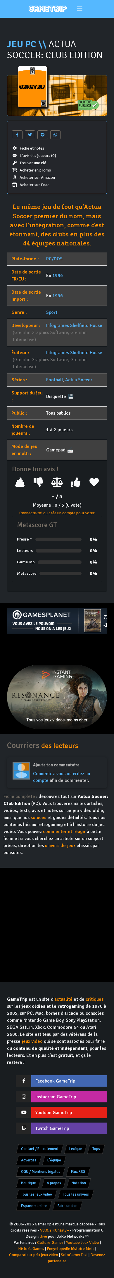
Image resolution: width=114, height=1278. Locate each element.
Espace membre (34, 1205)
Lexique (75, 1149)
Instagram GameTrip (55, 1097)
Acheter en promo (35, 170)
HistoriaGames (31, 1248)
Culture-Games (50, 1242)
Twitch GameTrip (52, 1128)
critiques (94, 999)
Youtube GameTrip (53, 1113)
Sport (51, 312)
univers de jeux (60, 845)
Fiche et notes (32, 148)
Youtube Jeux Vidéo (82, 1242)
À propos (54, 1183)
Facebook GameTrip (55, 1081)
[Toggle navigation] (80, 9)
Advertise (29, 1160)
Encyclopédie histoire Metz (70, 1248)
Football (54, 380)
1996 (57, 275)
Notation (79, 1183)
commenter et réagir (64, 831)
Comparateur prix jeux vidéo (33, 1254)
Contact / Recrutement (39, 1149)
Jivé (43, 1236)
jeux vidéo (32, 1041)
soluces (38, 817)
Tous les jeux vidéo (36, 1194)
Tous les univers (76, 1194)
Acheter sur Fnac (34, 184)
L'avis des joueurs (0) (38, 155)
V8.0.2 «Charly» (54, 1230)
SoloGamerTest (74, 1254)
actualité (63, 999)
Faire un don (67, 1205)
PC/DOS (54, 259)
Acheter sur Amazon (37, 177)
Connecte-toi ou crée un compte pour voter (57, 512)
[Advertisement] (57, 649)
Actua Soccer (78, 380)
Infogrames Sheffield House (74, 325)
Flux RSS (78, 1171)
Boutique (28, 1183)
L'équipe (54, 1160)
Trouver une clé (33, 162)
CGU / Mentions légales (40, 1171)
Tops (96, 1149)
